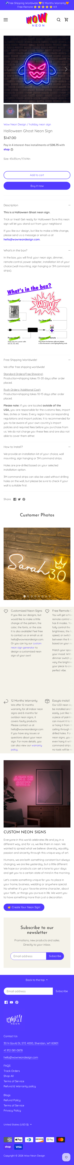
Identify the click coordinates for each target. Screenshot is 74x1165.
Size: (6, 158)
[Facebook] (6, 1002)
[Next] (65, 69)
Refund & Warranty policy (20, 1086)
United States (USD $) (16, 1124)
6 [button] (42, 596)
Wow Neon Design (15, 124)
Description (11, 205)
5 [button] (39, 596)
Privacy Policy (12, 1110)
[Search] (59, 20)
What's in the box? (15, 250)
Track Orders (12, 1071)
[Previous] (8, 69)
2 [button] (28, 596)
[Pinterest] (16, 1002)
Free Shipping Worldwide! (20, 360)
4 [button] (35, 596)
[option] (37, 69)
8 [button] (49, 596)
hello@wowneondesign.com (22, 239)
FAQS (7, 1065)
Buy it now (37, 186)
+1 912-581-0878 (13, 1050)
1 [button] (24, 596)
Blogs (7, 1095)
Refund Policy (12, 1100)
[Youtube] (11, 1002)
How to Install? (13, 447)
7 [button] (46, 596)
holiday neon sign (40, 124)
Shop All (8, 1076)
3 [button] (31, 596)
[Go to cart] (66, 20)
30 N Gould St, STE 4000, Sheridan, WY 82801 (31, 1043)
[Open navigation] (6, 19)
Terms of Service (14, 1081)
